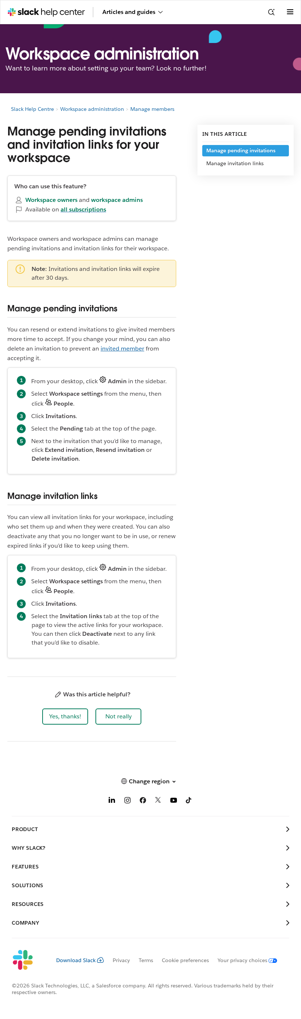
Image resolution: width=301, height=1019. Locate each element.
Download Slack (76, 960)
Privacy (121, 960)
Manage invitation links (235, 163)
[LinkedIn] (112, 801)
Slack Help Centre (32, 109)
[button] (65, 716)
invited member (122, 348)
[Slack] (28, 960)
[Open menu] (290, 12)
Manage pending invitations (240, 150)
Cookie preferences (185, 960)
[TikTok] (189, 801)
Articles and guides (128, 12)
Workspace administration (92, 109)
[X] (158, 801)
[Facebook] (142, 801)
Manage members (152, 109)
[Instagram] (127, 801)
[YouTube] (173, 801)
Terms (146, 960)
